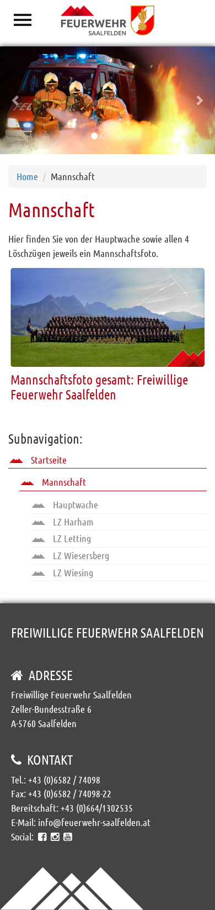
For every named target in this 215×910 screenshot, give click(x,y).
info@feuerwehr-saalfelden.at (94, 822)
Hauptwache (74, 504)
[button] (16, 100)
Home (27, 176)
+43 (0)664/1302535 (97, 808)
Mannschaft (63, 482)
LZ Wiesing (72, 572)
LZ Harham (72, 522)
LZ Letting (71, 538)
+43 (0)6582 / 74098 (64, 780)
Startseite (48, 460)
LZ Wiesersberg (80, 555)
